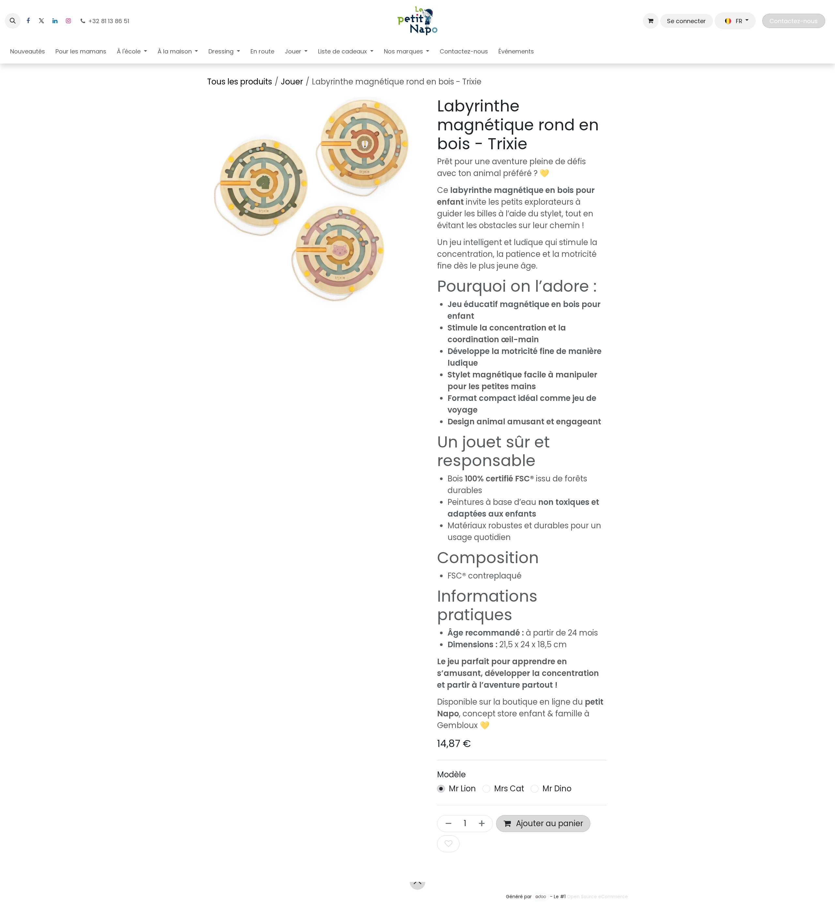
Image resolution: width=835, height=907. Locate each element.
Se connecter (686, 21)
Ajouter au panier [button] (548, 823)
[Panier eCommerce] (651, 21)
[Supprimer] (446, 823)
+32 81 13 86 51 (109, 21)
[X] (41, 21)
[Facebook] (28, 21)
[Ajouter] (484, 823)
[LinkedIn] (55, 21)
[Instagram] (68, 21)
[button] (13, 21)
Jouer (292, 81)
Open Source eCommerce (597, 896)
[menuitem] (27, 53)
